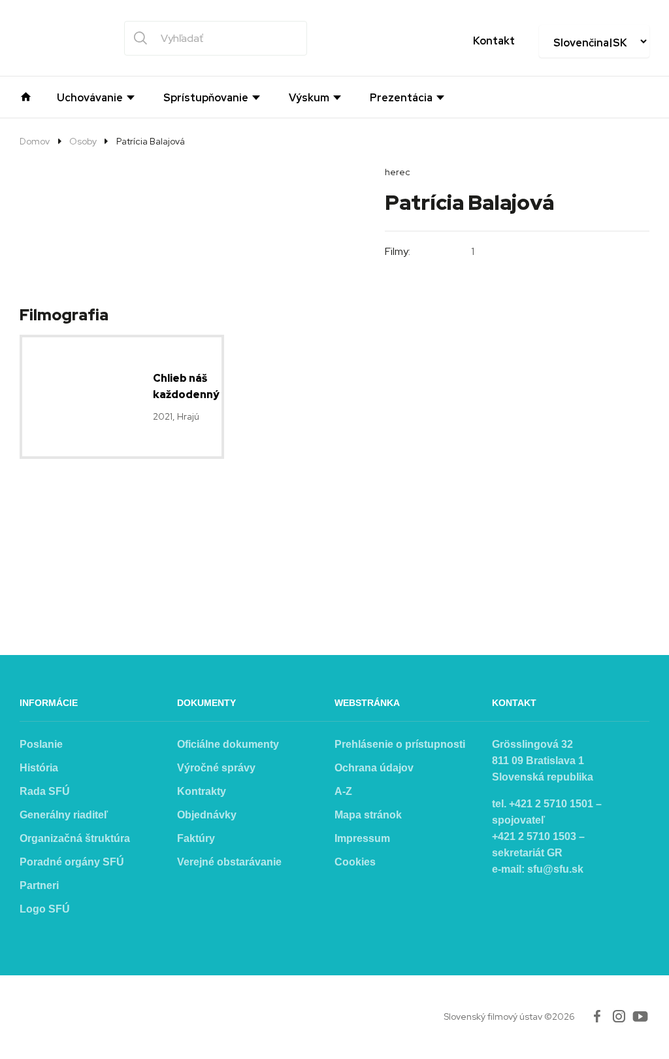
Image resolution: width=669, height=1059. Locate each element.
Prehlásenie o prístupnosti (399, 744)
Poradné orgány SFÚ (72, 861)
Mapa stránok (368, 814)
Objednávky (207, 814)
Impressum (362, 838)
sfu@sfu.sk (555, 869)
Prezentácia (401, 98)
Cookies (355, 861)
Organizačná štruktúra (75, 838)
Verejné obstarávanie (229, 861)
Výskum (309, 98)
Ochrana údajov (374, 767)
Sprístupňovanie (205, 98)
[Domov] (26, 95)
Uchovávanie (90, 98)
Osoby (83, 141)
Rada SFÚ (45, 791)
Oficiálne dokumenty (228, 744)
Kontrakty (201, 791)
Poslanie (41, 744)
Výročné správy (216, 767)
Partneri (39, 885)
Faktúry (196, 838)
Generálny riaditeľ (64, 814)
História (39, 767)
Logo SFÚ (45, 909)
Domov (35, 141)
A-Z (343, 791)
